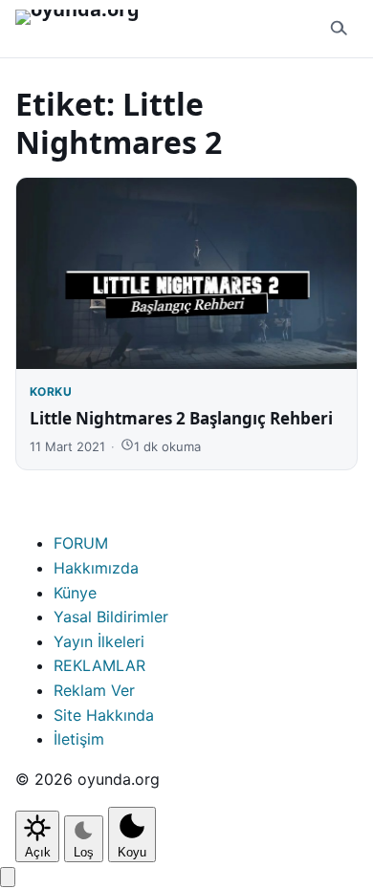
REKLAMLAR (99, 665)
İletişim (79, 738)
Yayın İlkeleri (99, 641)
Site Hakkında (104, 715)
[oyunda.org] (86, 29)
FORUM (81, 543)
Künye (75, 592)
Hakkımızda (96, 567)
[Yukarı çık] (7, 877)
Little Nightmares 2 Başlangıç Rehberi (181, 418)
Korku (51, 391)
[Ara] (338, 29)
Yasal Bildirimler (111, 616)
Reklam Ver (94, 690)
